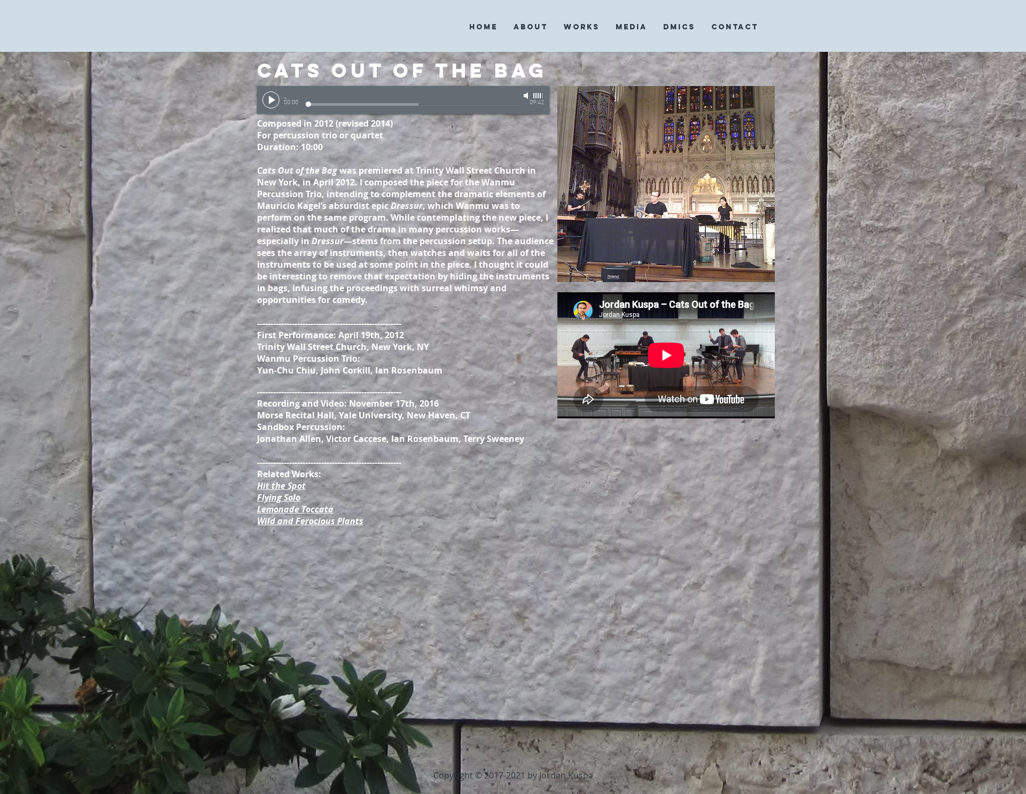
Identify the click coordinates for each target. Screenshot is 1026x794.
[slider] (538, 95)
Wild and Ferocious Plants (310, 521)
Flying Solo (278, 497)
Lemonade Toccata (295, 509)
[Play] (271, 100)
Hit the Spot (281, 486)
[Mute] (527, 95)
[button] (531, 27)
